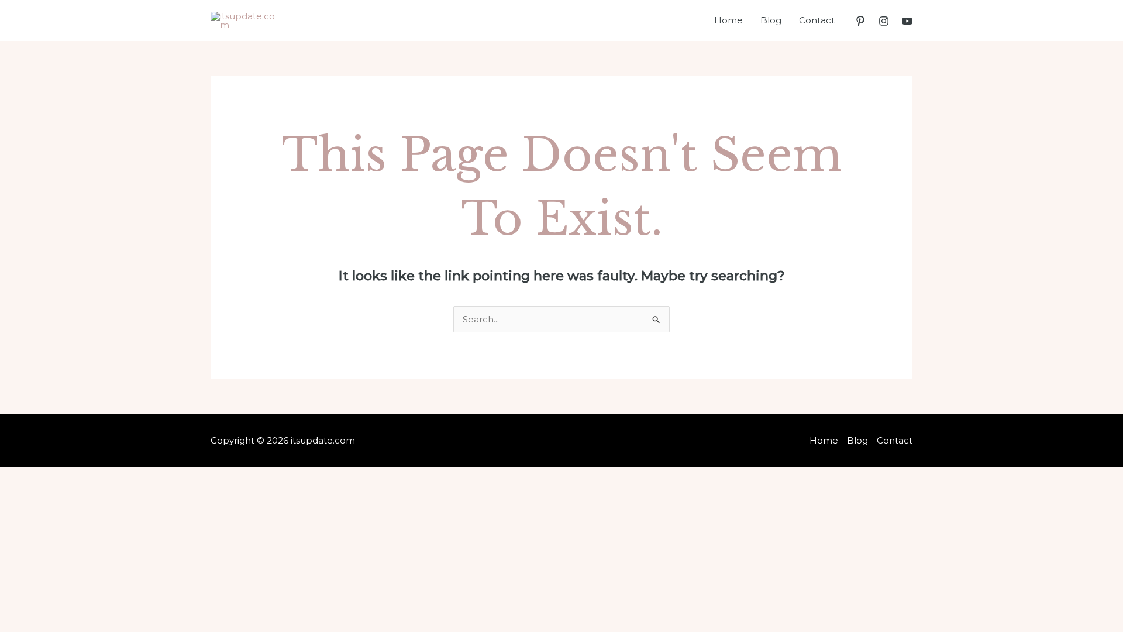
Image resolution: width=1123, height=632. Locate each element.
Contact (817, 20)
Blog (770, 20)
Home (728, 20)
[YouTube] (907, 21)
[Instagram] (884, 21)
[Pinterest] (860, 21)
